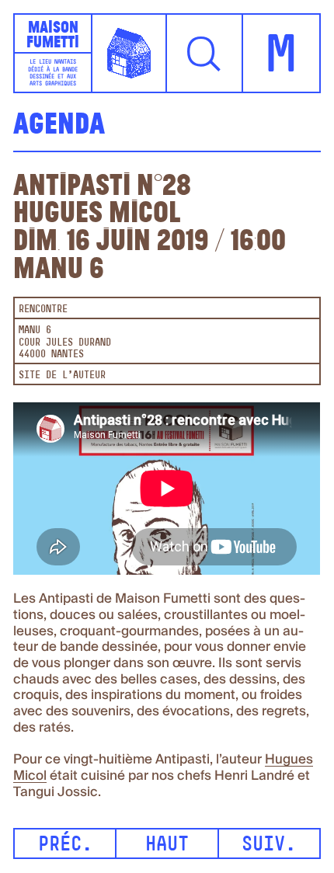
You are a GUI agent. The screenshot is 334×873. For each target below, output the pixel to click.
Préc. (65, 845)
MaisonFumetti (52, 34)
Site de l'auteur (62, 375)
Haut (167, 845)
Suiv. (269, 845)
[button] (205, 53)
